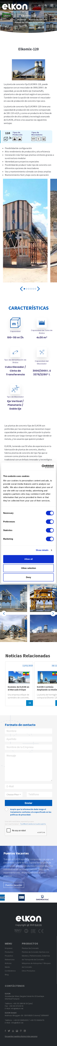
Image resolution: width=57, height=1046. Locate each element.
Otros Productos (28, 971)
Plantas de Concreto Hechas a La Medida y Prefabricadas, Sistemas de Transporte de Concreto (36, 956)
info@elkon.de (17, 1023)
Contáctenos (10, 971)
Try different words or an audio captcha (33, 824)
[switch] (50, 521)
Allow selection (28, 568)
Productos (21, 20)
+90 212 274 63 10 (16, 1006)
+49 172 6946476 (37, 1020)
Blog (7, 974)
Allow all (28, 559)
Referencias (10, 959)
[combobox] (14, 794)
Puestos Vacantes (13, 885)
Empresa (8, 948)
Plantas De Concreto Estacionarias (30, 22)
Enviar (28, 803)
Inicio (12, 20)
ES (39, 5)
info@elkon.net (17, 1008)
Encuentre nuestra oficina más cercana (21, 1036)
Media (7, 967)
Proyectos (9, 956)
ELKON (38, 925)
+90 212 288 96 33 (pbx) (23, 1003)
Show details (42, 550)
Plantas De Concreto (38, 20)
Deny (28, 577)
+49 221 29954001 (20, 1020)
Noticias (8, 963)
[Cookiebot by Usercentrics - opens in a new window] (42, 466)
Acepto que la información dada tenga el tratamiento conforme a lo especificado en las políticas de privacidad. (30, 812)
